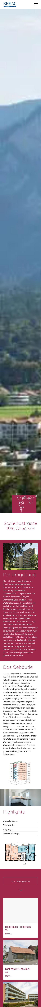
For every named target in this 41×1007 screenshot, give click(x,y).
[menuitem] (35, 4)
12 (27, 803)
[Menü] (35, 4)
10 (23, 803)
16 (34, 803)
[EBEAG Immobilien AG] (17, 4)
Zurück (2, 797)
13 (28, 803)
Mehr (7, 933)
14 (30, 803)
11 (25, 803)
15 (32, 803)
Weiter (39, 797)
